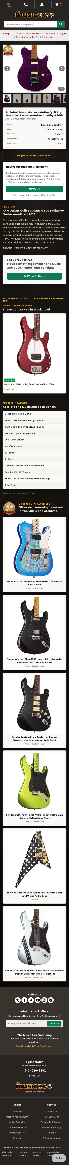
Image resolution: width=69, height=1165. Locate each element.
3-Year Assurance (51, 1138)
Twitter (31, 1000)
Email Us (34, 1075)
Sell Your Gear (52, 1116)
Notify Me (34, 188)
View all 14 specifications (19, 493)
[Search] (61, 24)
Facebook (24, 1000)
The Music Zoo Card (17, 1127)
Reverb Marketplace (18, 1000)
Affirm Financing (17, 1122)
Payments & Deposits (52, 1122)
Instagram (44, 1000)
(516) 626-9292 (49, 195)
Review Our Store (17, 1132)
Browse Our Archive (34, 1091)
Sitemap (17, 1138)
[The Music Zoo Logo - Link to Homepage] (34, 14)
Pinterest (51, 1000)
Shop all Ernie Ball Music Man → (34, 155)
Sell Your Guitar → (34, 276)
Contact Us (51, 1111)
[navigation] (8, 4)
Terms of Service (37, 1154)
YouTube (38, 1000)
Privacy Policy (23, 1154)
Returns (52, 1132)
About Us (17, 1111)
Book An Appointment (17, 1116)
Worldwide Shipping (51, 1127)
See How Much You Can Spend (34, 1046)
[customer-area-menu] (43, 4)
